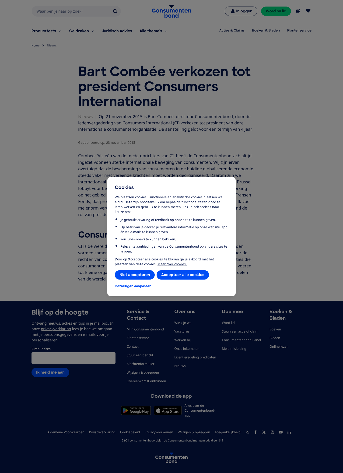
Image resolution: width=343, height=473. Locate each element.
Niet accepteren (134, 274)
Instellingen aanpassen (133, 286)
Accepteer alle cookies (182, 274)
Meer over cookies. (172, 264)
